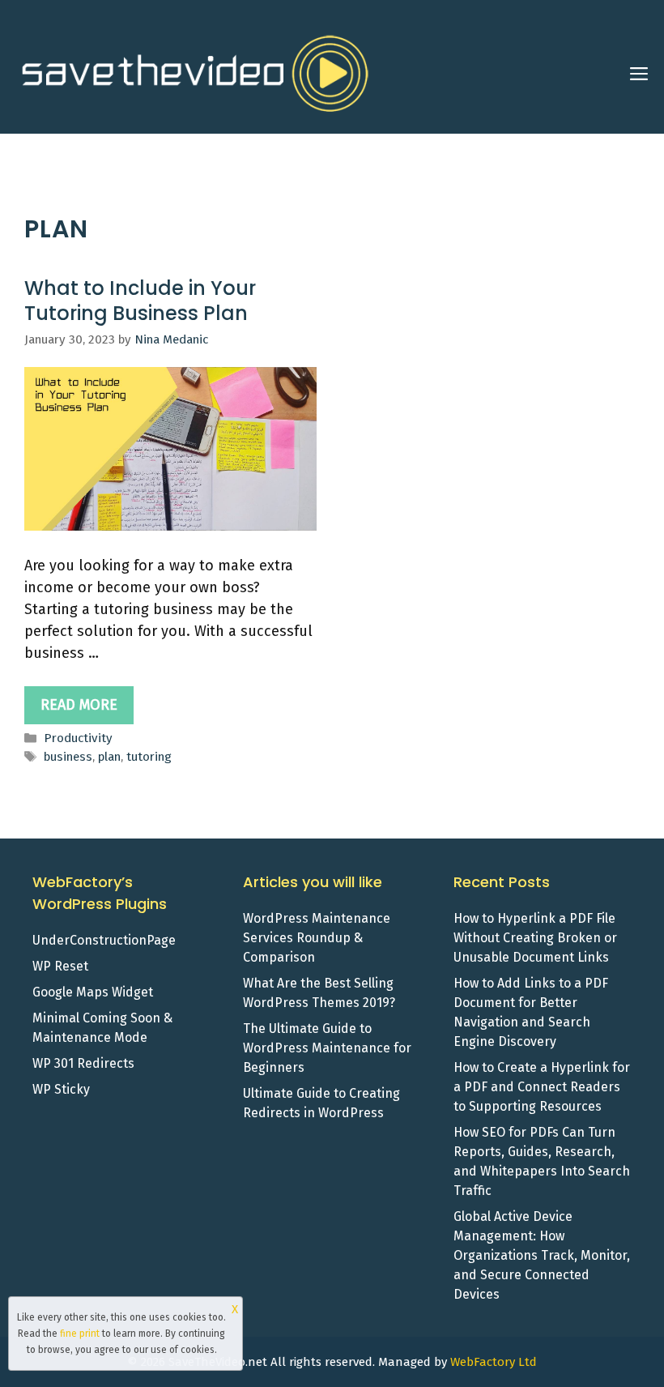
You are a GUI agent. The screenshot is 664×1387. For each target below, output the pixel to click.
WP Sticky (61, 1089)
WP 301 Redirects (83, 1063)
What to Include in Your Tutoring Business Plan (140, 300)
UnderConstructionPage (104, 940)
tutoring (149, 756)
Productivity (78, 738)
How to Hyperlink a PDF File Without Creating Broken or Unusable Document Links (535, 938)
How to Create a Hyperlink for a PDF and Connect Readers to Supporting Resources (541, 1087)
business (68, 756)
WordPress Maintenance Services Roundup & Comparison (316, 938)
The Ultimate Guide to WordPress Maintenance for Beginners (327, 1048)
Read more (78, 705)
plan (109, 756)
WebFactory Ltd (493, 1362)
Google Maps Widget (92, 992)
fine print (80, 1333)
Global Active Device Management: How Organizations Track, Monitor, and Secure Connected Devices (541, 1255)
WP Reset (60, 966)
